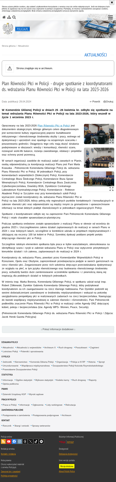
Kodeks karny (62, 380)
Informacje (8, 380)
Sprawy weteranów (41, 426)
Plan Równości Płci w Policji (54, 125)
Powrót (96, 101)
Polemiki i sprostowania (32, 351)
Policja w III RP (78, 362)
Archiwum (66, 415)
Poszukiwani (81, 347)
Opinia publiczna (11, 384)
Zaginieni (94, 347)
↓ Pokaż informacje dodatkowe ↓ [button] (58, 329)
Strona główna (9, 46)
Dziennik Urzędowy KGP (14, 394)
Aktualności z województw (29, 347)
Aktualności (23, 46)
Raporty (93, 380)
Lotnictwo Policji (10, 351)
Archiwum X (50, 347)
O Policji (6, 356)
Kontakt (6, 420)
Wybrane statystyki (44, 380)
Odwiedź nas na (8, 441)
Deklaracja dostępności (68, 453)
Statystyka (7, 374)
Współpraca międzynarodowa (35, 365)
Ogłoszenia (38, 405)
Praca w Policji (9, 399)
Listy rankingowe (54, 405)
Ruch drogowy (65, 347)
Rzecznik (7, 426)
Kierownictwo (21, 362)
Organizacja (62, 362)
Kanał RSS (3, 441)
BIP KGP (70, 442)
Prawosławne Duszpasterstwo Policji (20, 369)
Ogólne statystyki (24, 380)
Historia (91, 362)
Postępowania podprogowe (46, 415)
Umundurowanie (10, 365)
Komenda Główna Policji (41, 362)
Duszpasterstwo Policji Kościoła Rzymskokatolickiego (78, 365)
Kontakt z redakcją (8, 453)
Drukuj (109, 101)
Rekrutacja (70, 405)
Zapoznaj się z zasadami (10, 471)
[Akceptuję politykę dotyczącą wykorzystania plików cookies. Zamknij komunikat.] (112, 2)
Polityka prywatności (9, 475)
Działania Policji (10, 342)
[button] (110, 17)
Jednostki (7, 362)
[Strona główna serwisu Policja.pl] (4, 17)
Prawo (5, 388)
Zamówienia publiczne (12, 410)
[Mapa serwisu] (9, 17)
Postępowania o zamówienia (16, 415)
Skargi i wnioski (21, 426)
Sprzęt (101, 362)
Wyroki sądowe (36, 394)
